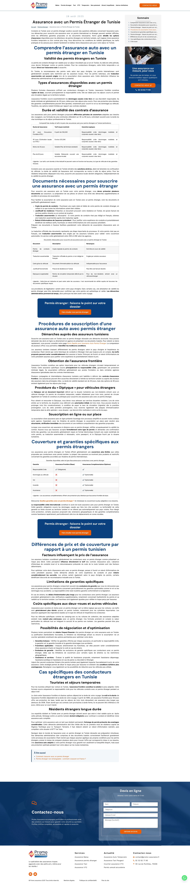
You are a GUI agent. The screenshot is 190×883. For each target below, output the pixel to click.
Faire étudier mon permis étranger (75, 312)
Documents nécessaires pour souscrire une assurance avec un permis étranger (144, 25)
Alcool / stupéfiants (108, 5)
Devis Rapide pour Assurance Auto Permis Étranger (86, 343)
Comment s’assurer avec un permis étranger (52, 756)
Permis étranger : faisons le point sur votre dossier (144, 27)
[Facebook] (30, 874)
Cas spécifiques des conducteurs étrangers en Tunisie (144, 39)
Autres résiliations (122, 5)
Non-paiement (95, 5)
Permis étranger (66, 5)
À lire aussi (134, 41)
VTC (78, 5)
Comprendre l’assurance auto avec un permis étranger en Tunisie (144, 22)
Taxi (74, 5)
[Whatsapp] (184, 878)
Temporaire (85, 5)
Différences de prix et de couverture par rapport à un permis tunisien (144, 37)
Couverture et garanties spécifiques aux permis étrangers (144, 32)
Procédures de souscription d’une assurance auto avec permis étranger (144, 30)
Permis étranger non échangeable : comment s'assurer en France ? (61, 759)
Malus (57, 5)
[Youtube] (35, 874)
